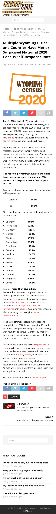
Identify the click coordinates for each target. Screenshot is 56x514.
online (11, 137)
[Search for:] (28, 19)
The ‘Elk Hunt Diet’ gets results (20, 493)
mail (40, 354)
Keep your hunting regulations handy (23, 470)
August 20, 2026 (11, 474)
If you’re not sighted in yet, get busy (23, 477)
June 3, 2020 (10, 64)
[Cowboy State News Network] (18, 14)
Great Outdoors (14, 455)
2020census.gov (20, 302)
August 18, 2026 (11, 489)
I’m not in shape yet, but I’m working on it (25, 462)
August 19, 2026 (11, 481)
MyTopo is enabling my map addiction (23, 485)
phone (23, 308)
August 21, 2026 (11, 466)
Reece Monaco (26, 64)
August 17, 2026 (11, 497)
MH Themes (28, 511)
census (14, 397)
